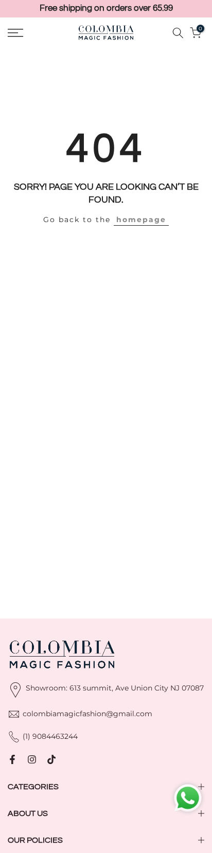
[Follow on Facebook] (12, 759)
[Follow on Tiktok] (51, 759)
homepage (141, 219)
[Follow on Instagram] (32, 759)
